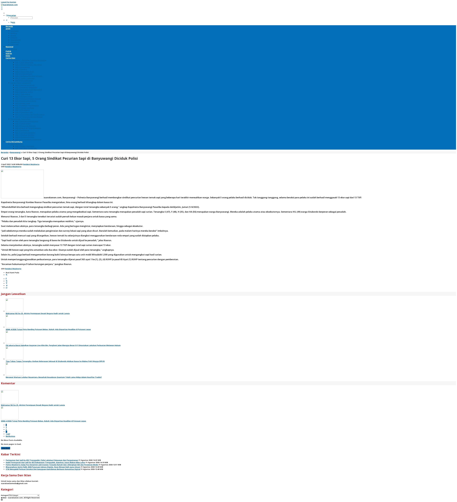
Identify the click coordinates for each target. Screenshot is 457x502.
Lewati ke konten (8, 2)
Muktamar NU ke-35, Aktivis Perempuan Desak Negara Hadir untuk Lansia (38, 313)
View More (5, 448)
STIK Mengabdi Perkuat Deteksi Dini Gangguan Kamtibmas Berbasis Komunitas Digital (43, 469)
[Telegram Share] (6, 285)
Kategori (4, 495)
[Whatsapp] (6, 288)
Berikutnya (10, 436)
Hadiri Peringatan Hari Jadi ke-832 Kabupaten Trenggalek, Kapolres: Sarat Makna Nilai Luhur (45, 462)
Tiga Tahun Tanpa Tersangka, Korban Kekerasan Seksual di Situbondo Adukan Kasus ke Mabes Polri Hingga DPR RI (55, 361)
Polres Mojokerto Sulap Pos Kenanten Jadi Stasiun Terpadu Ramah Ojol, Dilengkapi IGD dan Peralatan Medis (52, 465)
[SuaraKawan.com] (9, 5)
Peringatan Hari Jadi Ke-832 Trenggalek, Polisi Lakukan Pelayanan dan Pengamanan (42, 460)
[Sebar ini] (6, 279)
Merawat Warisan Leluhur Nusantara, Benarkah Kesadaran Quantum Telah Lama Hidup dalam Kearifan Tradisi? (54, 377)
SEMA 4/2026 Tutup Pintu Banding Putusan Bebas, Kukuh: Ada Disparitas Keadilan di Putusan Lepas (48, 329)
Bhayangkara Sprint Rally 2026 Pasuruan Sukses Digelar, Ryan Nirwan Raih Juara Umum (43, 467)
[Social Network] (6, 20)
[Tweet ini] (6, 281)
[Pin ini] (6, 283)
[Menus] (2, 7)
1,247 (8, 434)
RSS (13, 22)
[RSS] (6, 275)
